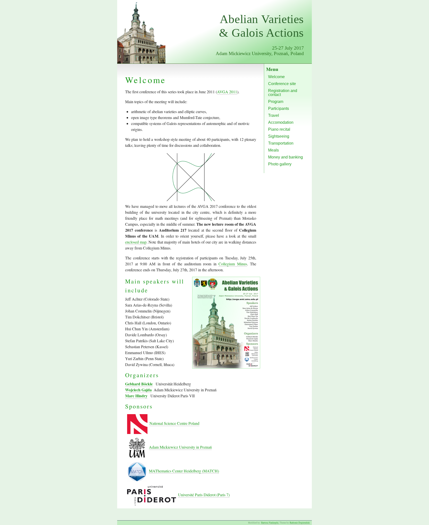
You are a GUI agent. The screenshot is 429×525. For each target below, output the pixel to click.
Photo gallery (279, 164)
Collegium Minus (232, 263)
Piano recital (279, 129)
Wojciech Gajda (138, 390)
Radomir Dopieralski (300, 523)
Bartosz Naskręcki (270, 523)
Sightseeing (278, 136)
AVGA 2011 (227, 91)
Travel (273, 115)
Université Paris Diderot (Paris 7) (204, 494)
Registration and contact (282, 93)
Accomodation (280, 122)
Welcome (276, 77)
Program (275, 101)
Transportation (280, 143)
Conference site (282, 84)
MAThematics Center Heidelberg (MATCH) (184, 470)
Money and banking (285, 157)
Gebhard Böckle (139, 384)
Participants (278, 108)
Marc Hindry (136, 396)
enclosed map (135, 242)
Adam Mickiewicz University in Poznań (180, 447)
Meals (273, 150)
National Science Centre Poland (174, 423)
